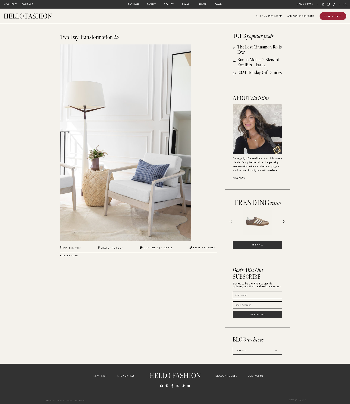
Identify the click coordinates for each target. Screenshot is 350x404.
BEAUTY (169, 4)
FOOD (218, 4)
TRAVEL (186, 4)
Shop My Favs (333, 16)
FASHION (133, 4)
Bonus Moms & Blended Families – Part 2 (258, 62)
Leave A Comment (205, 248)
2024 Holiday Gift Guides (260, 72)
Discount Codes (226, 375)
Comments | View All (158, 248)
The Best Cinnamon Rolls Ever (259, 49)
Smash (302, 400)
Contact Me (255, 375)
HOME (203, 4)
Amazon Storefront (301, 16)
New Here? (11, 4)
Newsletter (305, 4)
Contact (27, 4)
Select (241, 351)
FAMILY (151, 4)
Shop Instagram (269, 16)
